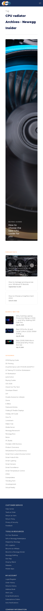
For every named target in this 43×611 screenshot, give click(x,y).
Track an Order (11, 512)
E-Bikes (8, 404)
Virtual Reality (10, 487)
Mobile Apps (10, 569)
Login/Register (11, 579)
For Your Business (12, 535)
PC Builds (9, 441)
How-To (8, 417)
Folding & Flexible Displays (15, 410)
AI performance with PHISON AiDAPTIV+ (20, 367)
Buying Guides (15, 222)
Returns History (11, 586)
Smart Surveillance (12, 467)
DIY (7, 394)
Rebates (8, 565)
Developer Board (11, 390)
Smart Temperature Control (15, 471)
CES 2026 (9, 384)
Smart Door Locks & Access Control (18, 454)
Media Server (10, 427)
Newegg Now (10, 434)
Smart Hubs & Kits (12, 457)
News (8, 437)
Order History (10, 583)
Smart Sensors (11, 464)
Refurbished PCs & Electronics (16, 451)
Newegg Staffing (12, 555)
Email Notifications (12, 596)
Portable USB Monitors (14, 444)
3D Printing (10, 363)
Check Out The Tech (13, 387)
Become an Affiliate (12, 549)
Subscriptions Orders (13, 599)
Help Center (10, 509)
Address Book (10, 589)
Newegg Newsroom (13, 430)
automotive (10, 377)
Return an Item (11, 516)
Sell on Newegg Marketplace (16, 538)
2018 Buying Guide (12, 360)
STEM (8, 474)
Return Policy (10, 519)
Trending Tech (10, 481)
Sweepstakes (10, 477)
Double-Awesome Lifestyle (15, 397)
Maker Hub (9, 424)
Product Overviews (12, 447)
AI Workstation (11, 374)
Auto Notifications (12, 603)
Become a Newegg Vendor (15, 552)
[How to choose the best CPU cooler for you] (22, 140)
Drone (8, 400)
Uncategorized (11, 484)
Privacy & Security (12, 522)
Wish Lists (9, 593)
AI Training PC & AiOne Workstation (18, 370)
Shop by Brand (11, 562)
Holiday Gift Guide (12, 414)
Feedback (9, 526)
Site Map (9, 559)
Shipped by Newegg (13, 542)
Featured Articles (11, 407)
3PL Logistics (10, 545)
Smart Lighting (11, 461)
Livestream (9, 420)
